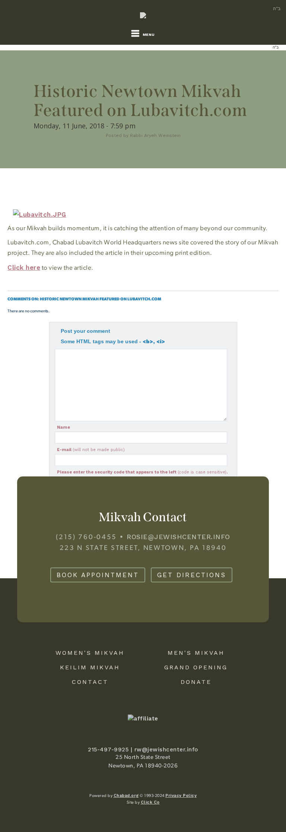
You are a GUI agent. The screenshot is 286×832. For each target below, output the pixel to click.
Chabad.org (126, 795)
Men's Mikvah (196, 652)
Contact (90, 681)
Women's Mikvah (89, 652)
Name (63, 427)
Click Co (150, 802)
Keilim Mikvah (90, 667)
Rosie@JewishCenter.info (178, 537)
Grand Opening (196, 667)
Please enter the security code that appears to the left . (142, 472)
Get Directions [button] (191, 575)
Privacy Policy (181, 795)
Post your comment (85, 331)
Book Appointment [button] (98, 575)
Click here (23, 267)
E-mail (91, 449)
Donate (196, 681)
